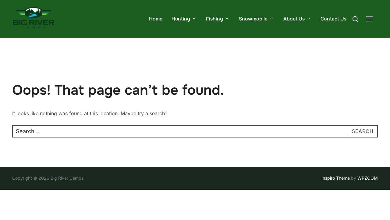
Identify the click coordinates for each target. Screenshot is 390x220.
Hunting (181, 19)
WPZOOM (367, 178)
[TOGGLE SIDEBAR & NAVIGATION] (372, 19)
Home (155, 19)
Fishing (214, 19)
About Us (294, 19)
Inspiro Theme (335, 178)
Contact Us (333, 19)
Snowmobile (253, 19)
